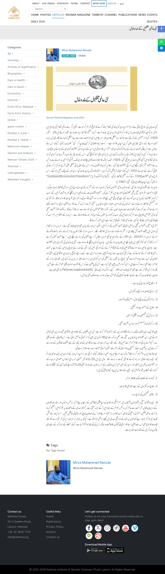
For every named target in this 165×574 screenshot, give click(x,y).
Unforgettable (16, 172)
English (112, 3)
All (9, 53)
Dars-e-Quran (16, 86)
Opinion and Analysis (21, 153)
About (35, 3)
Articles (58, 14)
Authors (51, 531)
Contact (85, 3)
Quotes (152, 21)
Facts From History (20, 113)
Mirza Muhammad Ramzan (77, 50)
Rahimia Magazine (78, 14)
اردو (122, 3)
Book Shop (99, 3)
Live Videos (48, 3)
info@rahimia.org (18, 537)
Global (12, 119)
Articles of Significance (22, 66)
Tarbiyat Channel (104, 14)
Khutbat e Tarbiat (18, 139)
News (142, 14)
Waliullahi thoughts (19, 179)
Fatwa (74, 3)
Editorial (13, 100)
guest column (16, 126)
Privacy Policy (54, 526)
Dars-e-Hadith (17, 80)
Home (35, 14)
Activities (14, 60)
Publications (128, 14)
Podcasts (62, 3)
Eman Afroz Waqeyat (21, 106)
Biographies (15, 73)
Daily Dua (38, 21)
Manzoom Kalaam (19, 146)
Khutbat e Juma (18, 133)
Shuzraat (13, 166)
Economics (15, 93)
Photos (45, 14)
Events (152, 14)
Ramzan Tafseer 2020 (21, 159)
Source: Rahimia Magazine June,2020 (65, 117)
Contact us (53, 537)
